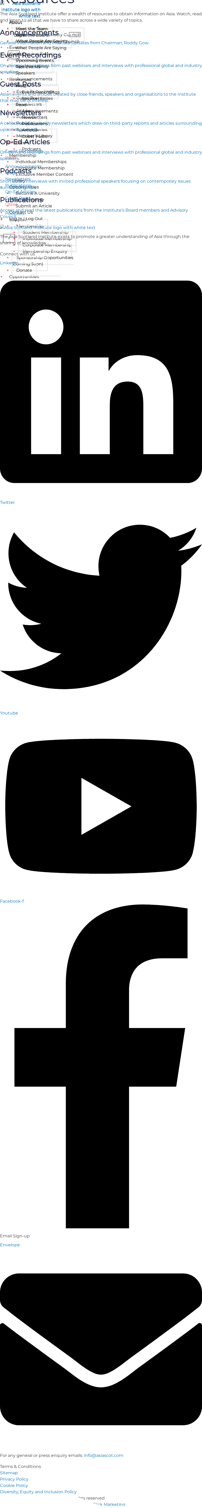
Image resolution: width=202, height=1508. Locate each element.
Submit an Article (34, 205)
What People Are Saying (41, 47)
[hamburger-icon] (146, 22)
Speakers (25, 73)
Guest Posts (34, 136)
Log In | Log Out (26, 218)
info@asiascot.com (103, 1455)
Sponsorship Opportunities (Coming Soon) (42, 260)
